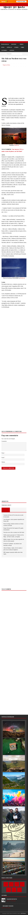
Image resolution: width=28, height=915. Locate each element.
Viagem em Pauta (6, 65)
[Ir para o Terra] (5, 1)
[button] (1, 42)
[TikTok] (19, 4)
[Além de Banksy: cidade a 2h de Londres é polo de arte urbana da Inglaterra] (14, 866)
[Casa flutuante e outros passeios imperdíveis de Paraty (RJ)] (14, 746)
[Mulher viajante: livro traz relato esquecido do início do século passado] (14, 832)
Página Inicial (5, 44)
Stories (16, 47)
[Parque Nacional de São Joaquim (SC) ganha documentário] (14, 780)
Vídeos (21, 44)
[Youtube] (14, 4)
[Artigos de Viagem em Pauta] (3, 901)
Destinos (13, 44)
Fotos (2, 47)
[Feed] (22, 4)
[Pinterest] (16, 4)
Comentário (4, 441)
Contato (11, 50)
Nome (3, 453)
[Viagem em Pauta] (14, 9)
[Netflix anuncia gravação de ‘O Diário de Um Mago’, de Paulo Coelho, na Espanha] (14, 814)
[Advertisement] (14, 26)
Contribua (4, 50)
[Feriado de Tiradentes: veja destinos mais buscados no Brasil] (14, 849)
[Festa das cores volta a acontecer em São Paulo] (14, 797)
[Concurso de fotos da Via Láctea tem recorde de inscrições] (14, 729)
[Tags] (14, 510)
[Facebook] (6, 4)
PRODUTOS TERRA (21, 1)
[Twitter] (8, 4)
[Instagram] (11, 4)
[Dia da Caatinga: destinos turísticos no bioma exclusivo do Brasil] (14, 763)
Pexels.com (16, 145)
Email (3, 457)
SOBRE (22, 47)
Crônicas (9, 47)
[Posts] (6, 510)
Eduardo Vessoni (8, 906)
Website (3, 462)
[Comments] (22, 510)
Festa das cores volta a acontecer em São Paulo (14, 532)
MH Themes (23, 913)
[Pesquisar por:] (14, 53)
